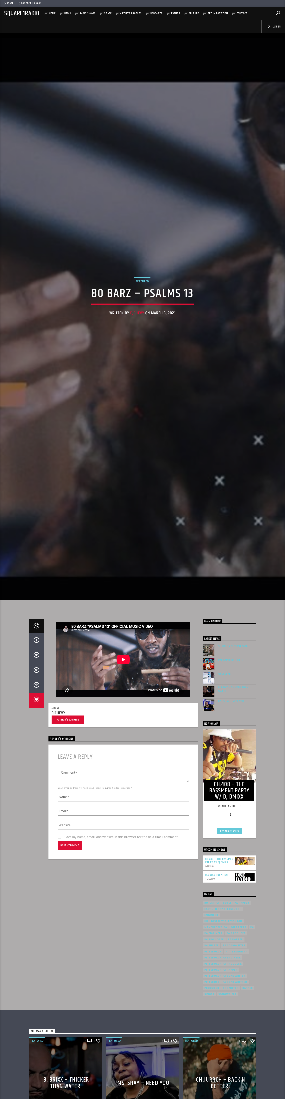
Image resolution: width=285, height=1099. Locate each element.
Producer (211, 1031)
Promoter (230, 1031)
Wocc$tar (224, 716)
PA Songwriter (234, 988)
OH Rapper (238, 970)
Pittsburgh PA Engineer (222, 1000)
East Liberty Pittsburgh (223, 951)
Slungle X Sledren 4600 (233, 689)
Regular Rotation (216, 917)
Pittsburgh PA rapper (221, 1012)
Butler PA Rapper (236, 945)
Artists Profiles (131, 13)
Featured (142, 301)
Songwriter (227, 1037)
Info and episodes (229, 874)
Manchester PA (215, 970)
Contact (242, 13)
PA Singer (211, 988)
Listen (276, 26)
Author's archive (68, 762)
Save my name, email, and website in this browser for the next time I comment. (121, 880)
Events (175, 13)
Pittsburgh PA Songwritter (225, 1024)
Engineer (211, 958)
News (67, 13)
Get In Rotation (218, 13)
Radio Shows (88, 13)
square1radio (21, 13)
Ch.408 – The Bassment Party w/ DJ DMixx (220, 903)
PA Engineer (213, 976)
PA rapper (235, 982)
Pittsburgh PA (237, 994)
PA (252, 970)
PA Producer (236, 976)
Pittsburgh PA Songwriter (224, 1018)
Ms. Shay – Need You (231, 744)
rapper (247, 1031)
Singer (209, 1037)
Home (52, 13)
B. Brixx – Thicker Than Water (233, 732)
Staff (10, 3)
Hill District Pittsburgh (223, 964)
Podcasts (156, 13)
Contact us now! (31, 3)
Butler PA (211, 945)
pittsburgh (213, 994)
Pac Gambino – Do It (230, 703)
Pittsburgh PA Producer (223, 1006)
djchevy (137, 332)
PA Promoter (214, 982)
